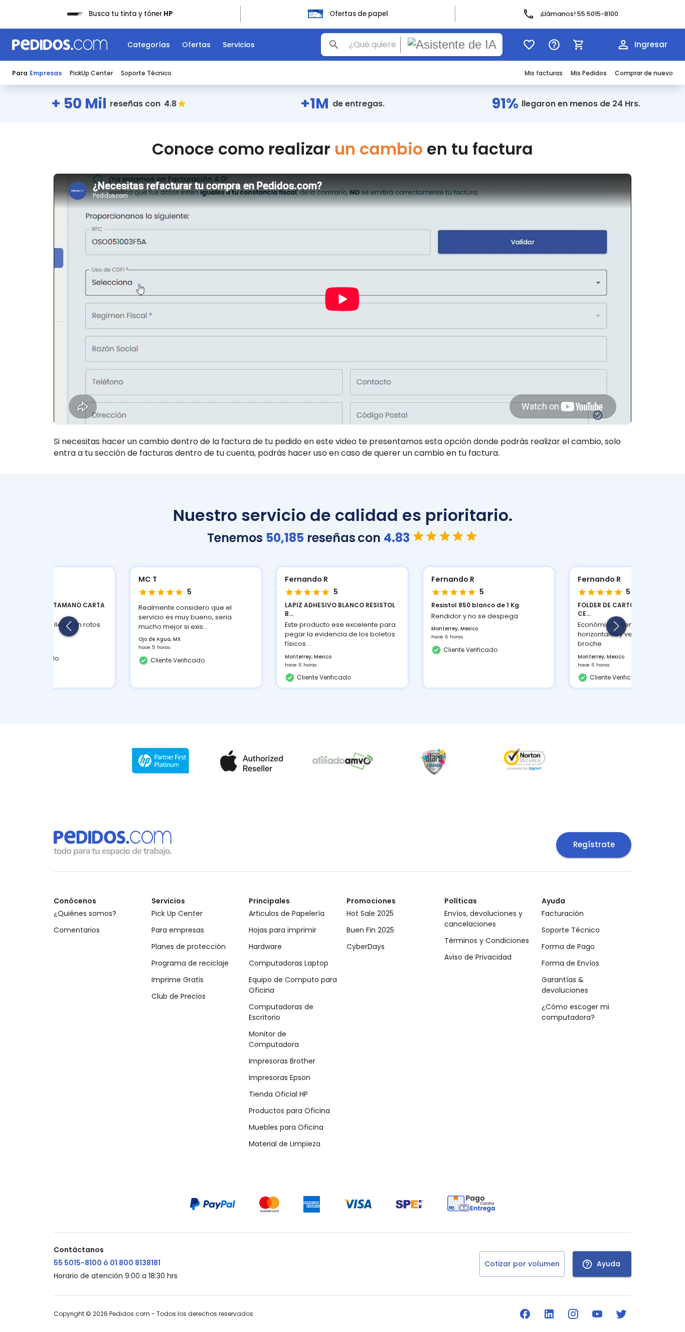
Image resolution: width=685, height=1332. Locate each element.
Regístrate (594, 844)
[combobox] (411, 44)
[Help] (554, 44)
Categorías (148, 45)
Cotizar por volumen (522, 1264)
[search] (334, 45)
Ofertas (196, 45)
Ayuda (608, 1264)
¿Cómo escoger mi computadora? (575, 1012)
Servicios (239, 45)
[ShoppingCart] (579, 45)
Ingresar (650, 44)
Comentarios (77, 930)
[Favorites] (529, 44)
